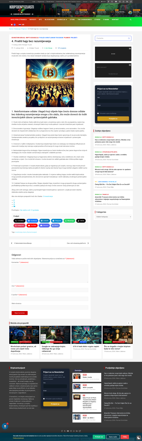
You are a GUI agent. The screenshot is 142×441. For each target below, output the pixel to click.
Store (72, 19)
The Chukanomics (85, 19)
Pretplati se (113, 119)
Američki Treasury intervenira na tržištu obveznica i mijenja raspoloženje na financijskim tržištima (112, 199)
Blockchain (49, 19)
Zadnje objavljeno (103, 131)
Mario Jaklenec (111, 145)
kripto (24, 232)
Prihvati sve (99, 437)
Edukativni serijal (18, 37)
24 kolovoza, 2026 (100, 159)
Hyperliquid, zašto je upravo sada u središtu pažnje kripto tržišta (111, 156)
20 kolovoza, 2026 (16, 354)
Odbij (125, 437)
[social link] (14, 202)
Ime (18, 286)
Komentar (20, 262)
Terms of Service (94, 1)
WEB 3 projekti (88, 387)
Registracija (41, 1)
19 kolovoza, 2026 (47, 349)
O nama (106, 19)
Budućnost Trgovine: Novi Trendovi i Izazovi (68, 1)
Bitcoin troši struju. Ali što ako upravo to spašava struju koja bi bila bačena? (113, 171)
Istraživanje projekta (109, 152)
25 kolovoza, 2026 (100, 145)
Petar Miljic (110, 187)
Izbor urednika (103, 181)
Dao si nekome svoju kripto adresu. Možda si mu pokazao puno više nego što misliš (112, 141)
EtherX (97, 19)
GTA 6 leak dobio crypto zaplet (55, 346)
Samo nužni (113, 437)
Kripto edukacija (32, 37)
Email (98, 105)
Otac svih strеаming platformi (76, 243)
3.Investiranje (48, 196)
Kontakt (115, 19)
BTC (40, 19)
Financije (105, 194)
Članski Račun (50, 1)
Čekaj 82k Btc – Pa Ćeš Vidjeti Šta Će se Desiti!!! (112, 184)
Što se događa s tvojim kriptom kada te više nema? (86, 347)
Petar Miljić (112, 181)
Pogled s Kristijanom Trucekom (51, 37)
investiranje (18, 232)
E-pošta (19, 295)
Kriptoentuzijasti (32, 232)
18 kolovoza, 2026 (109, 351)
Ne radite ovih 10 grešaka (29, 210)
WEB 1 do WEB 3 (88, 418)
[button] (138, 437)
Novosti (33, 19)
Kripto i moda (87, 377)
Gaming (44, 342)
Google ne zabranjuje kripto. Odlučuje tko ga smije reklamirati (23, 348)
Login (33, 1)
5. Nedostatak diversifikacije (23, 243)
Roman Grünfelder (112, 159)
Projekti (74, 37)
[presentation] (128, 323)
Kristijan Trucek (27, 45)
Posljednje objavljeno (114, 368)
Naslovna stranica (19, 19)
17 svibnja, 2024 (16, 45)
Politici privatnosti (18, 438)
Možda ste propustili (20, 323)
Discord (85, 1)
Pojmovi (67, 37)
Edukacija (61, 19)
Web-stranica (16, 303)
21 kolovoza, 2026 (100, 187)
